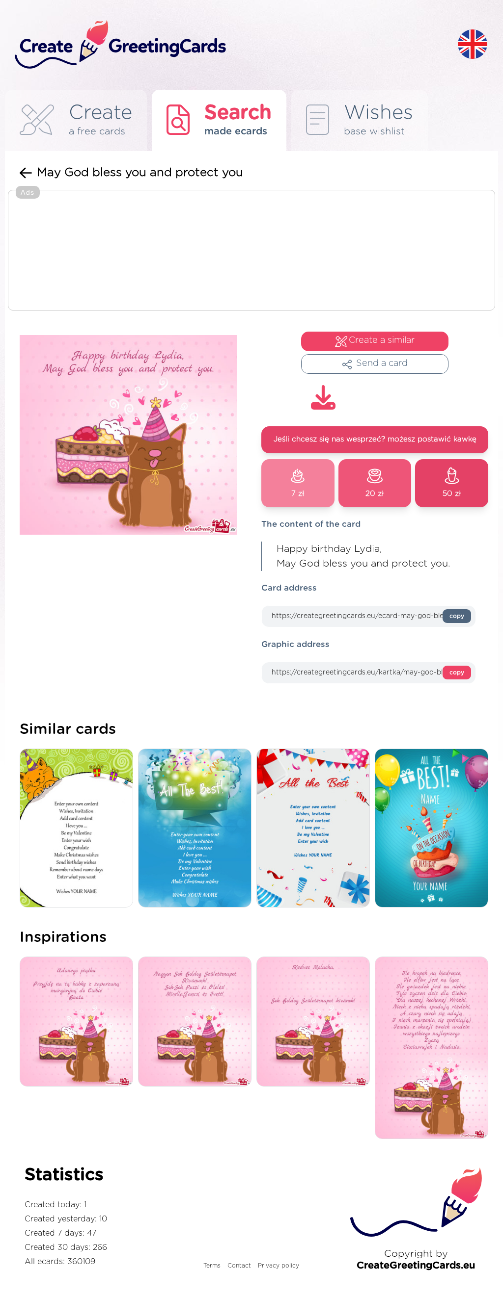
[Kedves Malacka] (315, 1023)
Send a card (382, 363)
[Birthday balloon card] (434, 829)
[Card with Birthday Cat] (79, 829)
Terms (212, 1266)
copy (456, 616)
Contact (239, 1266)
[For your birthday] (315, 829)
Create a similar (382, 340)
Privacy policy (278, 1266)
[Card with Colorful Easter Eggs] (197, 829)
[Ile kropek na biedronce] (434, 1048)
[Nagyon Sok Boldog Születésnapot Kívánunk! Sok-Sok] (197, 1023)
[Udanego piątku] (79, 1023)
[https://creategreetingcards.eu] (228, 45)
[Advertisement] (251, 251)
